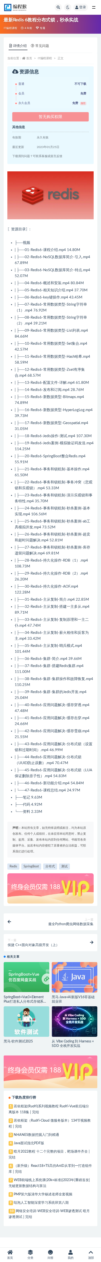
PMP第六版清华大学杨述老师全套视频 (43, 1194)
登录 (82, 7)
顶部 (91, 1257)
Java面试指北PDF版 (29, 1143)
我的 (71, 1257)
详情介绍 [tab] (20, 46)
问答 (50, 1257)
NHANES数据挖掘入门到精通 (36, 1135)
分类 (30, 1257)
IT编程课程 (10, 28)
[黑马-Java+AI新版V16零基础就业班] (74, 977)
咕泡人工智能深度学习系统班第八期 (41, 1202)
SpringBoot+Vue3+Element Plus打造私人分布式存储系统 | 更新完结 (26, 1001)
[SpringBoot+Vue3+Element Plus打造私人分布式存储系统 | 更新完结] (26, 977)
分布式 (50, 866)
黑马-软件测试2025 (18, 1041)
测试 (64, 866)
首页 (29, 58)
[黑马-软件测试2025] (26, 1021)
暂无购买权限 (50, 117)
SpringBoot (31, 866)
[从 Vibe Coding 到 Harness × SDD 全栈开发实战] (74, 1021)
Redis (13, 866)
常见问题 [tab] (42, 46)
